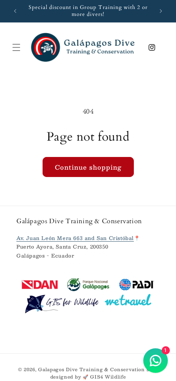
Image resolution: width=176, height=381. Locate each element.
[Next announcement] (161, 11)
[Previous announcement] (15, 11)
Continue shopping (88, 167)
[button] (16, 47)
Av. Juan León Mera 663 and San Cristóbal (75, 238)
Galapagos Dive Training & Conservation (91, 369)
